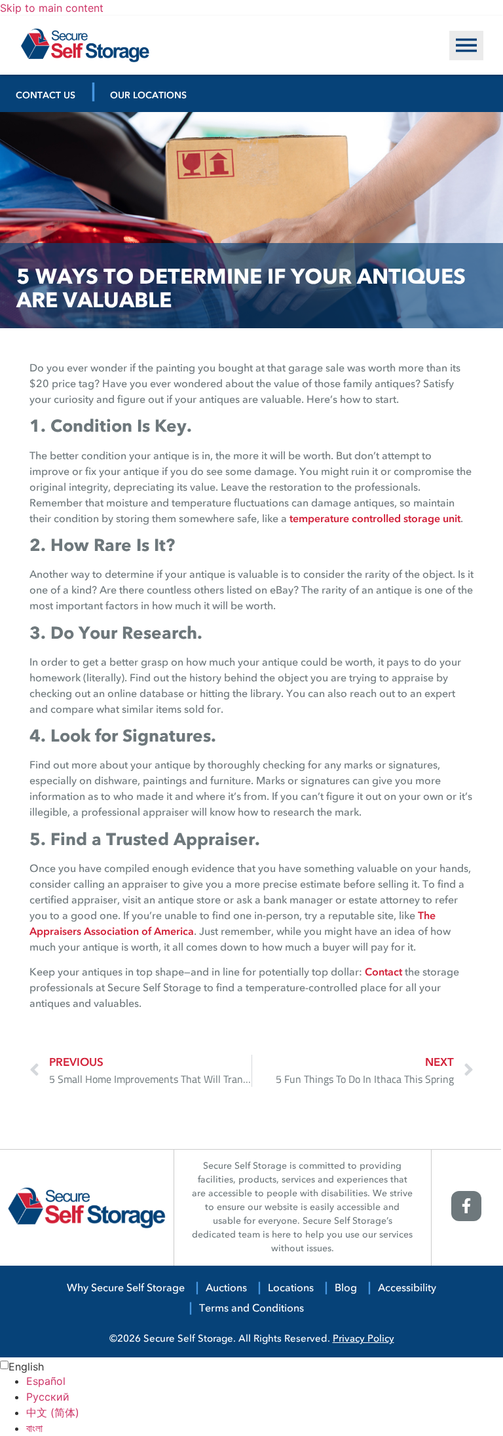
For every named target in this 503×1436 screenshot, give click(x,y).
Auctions (226, 1288)
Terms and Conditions (251, 1309)
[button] (466, 45)
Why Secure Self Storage (126, 1288)
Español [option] (45, 1381)
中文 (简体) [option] (52, 1412)
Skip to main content (51, 7)
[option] (264, 1381)
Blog (346, 1288)
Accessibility (407, 1288)
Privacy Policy (363, 1340)
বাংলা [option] (34, 1428)
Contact (383, 973)
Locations (291, 1288)
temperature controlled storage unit (374, 519)
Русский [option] (47, 1396)
